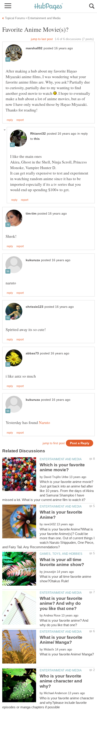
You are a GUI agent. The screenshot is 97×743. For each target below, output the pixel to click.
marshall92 (34, 48)
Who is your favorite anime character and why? (61, 681)
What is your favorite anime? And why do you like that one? (61, 603)
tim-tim (31, 213)
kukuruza (33, 260)
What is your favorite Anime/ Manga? (61, 640)
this (37, 138)
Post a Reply (79, 443)
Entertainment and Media (61, 459)
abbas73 (32, 353)
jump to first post (54, 443)
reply (10, 120)
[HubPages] (48, 7)
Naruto (44, 422)
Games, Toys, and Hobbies (61, 553)
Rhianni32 (38, 133)
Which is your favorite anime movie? (62, 467)
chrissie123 (34, 306)
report (20, 120)
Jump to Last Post (42, 39)
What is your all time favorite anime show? (62, 562)
